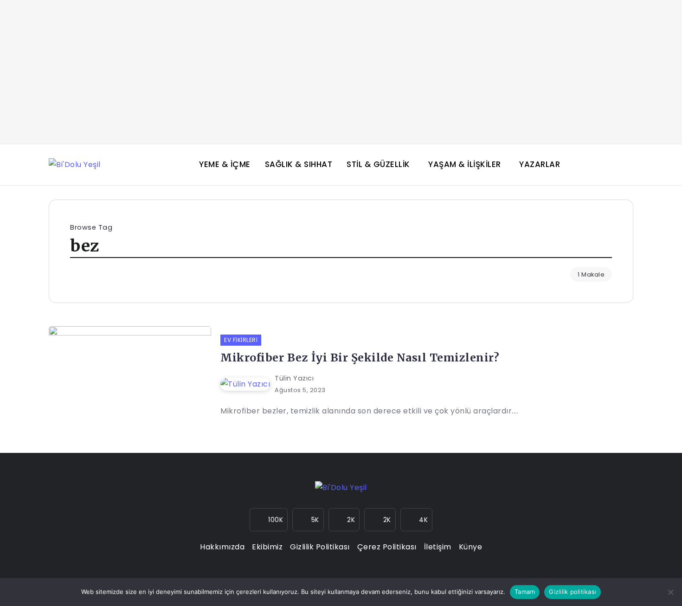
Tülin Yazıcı (294, 378)
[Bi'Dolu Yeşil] (75, 164)
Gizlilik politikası (572, 591)
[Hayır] (670, 592)
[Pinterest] (416, 520)
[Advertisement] (341, 72)
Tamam (525, 591)
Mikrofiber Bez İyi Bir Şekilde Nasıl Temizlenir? (359, 357)
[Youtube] (380, 520)
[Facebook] (308, 520)
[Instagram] (269, 520)
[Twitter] (344, 520)
